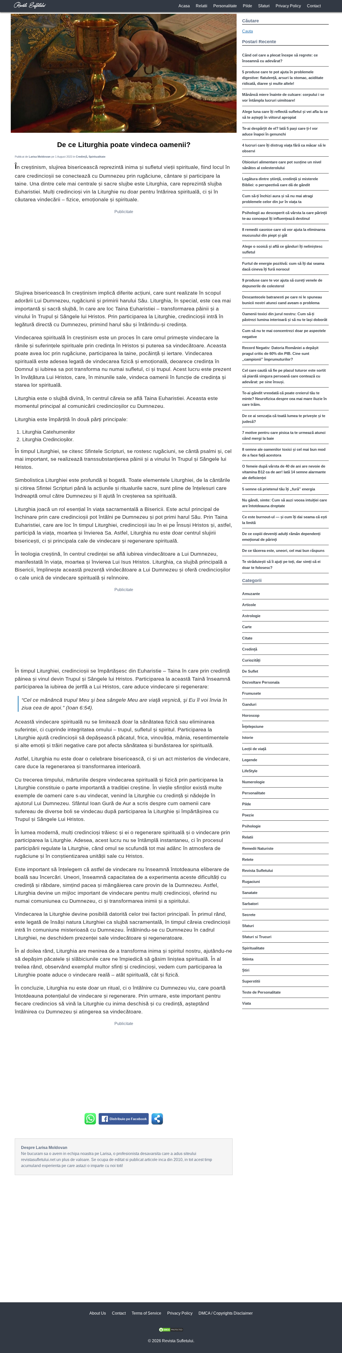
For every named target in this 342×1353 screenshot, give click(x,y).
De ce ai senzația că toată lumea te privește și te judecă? (283, 419)
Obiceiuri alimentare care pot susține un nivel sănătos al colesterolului (281, 165)
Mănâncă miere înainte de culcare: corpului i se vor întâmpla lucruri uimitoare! (283, 97)
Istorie (247, 737)
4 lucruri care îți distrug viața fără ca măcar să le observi (284, 148)
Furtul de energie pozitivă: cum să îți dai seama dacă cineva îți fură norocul (283, 266)
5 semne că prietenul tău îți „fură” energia (278, 489)
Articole (249, 605)
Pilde (247, 6)
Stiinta (247, 959)
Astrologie (251, 616)
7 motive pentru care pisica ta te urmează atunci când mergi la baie (283, 435)
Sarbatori (250, 903)
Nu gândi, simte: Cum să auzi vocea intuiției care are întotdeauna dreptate (284, 503)
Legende (249, 760)
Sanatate (249, 892)
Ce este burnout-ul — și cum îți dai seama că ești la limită (284, 520)
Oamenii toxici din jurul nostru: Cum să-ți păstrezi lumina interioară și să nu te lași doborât (284, 317)
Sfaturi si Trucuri (256, 937)
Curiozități (251, 660)
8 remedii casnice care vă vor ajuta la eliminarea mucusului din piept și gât (283, 232)
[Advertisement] (124, 251)
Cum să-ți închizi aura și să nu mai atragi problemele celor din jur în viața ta (277, 199)
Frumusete (251, 693)
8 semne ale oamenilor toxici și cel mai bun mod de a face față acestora (283, 452)
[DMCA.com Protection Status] (171, 1330)
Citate (247, 638)
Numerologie (253, 782)
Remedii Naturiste (257, 848)
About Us (97, 1313)
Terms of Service (146, 1313)
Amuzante (251, 594)
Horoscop (250, 715)
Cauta (247, 31)
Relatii (201, 6)
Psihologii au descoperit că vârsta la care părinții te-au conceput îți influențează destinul (284, 216)
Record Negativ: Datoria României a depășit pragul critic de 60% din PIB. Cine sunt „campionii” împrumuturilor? (280, 353)
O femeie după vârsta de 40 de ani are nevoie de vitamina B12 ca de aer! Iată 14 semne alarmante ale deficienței (284, 472)
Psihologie (251, 826)
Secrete (248, 915)
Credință (249, 649)
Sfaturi (264, 6)
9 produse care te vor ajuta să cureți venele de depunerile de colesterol (282, 283)
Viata (246, 1003)
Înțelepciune (252, 726)
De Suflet (250, 671)
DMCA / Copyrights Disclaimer (226, 1313)
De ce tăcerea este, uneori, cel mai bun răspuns (283, 550)
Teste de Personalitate (261, 992)
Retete (247, 859)
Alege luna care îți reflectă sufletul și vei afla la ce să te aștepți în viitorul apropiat (285, 114)
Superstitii (251, 981)
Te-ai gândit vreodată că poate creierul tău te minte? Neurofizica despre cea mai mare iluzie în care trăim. (284, 399)
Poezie (248, 815)
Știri (245, 970)
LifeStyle (249, 771)
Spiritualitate (253, 948)
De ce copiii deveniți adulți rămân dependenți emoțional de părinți (281, 537)
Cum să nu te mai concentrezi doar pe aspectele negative (284, 334)
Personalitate (225, 6)
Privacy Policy (288, 6)
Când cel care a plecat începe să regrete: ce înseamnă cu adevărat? (280, 58)
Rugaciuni (251, 881)
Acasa (184, 6)
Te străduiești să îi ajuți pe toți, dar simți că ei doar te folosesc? (281, 564)
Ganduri (249, 704)
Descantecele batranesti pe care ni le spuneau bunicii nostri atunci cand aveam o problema (282, 300)
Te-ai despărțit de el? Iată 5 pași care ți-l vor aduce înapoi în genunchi (280, 131)
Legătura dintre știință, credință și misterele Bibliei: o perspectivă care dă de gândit (280, 182)
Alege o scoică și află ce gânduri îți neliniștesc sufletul (282, 249)
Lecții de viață (254, 749)
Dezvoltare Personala (260, 682)
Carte (247, 627)
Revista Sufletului (257, 870)
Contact (314, 6)
